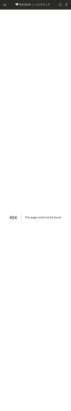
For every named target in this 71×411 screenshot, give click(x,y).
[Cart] (66, 4)
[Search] (60, 4)
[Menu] (5, 5)
